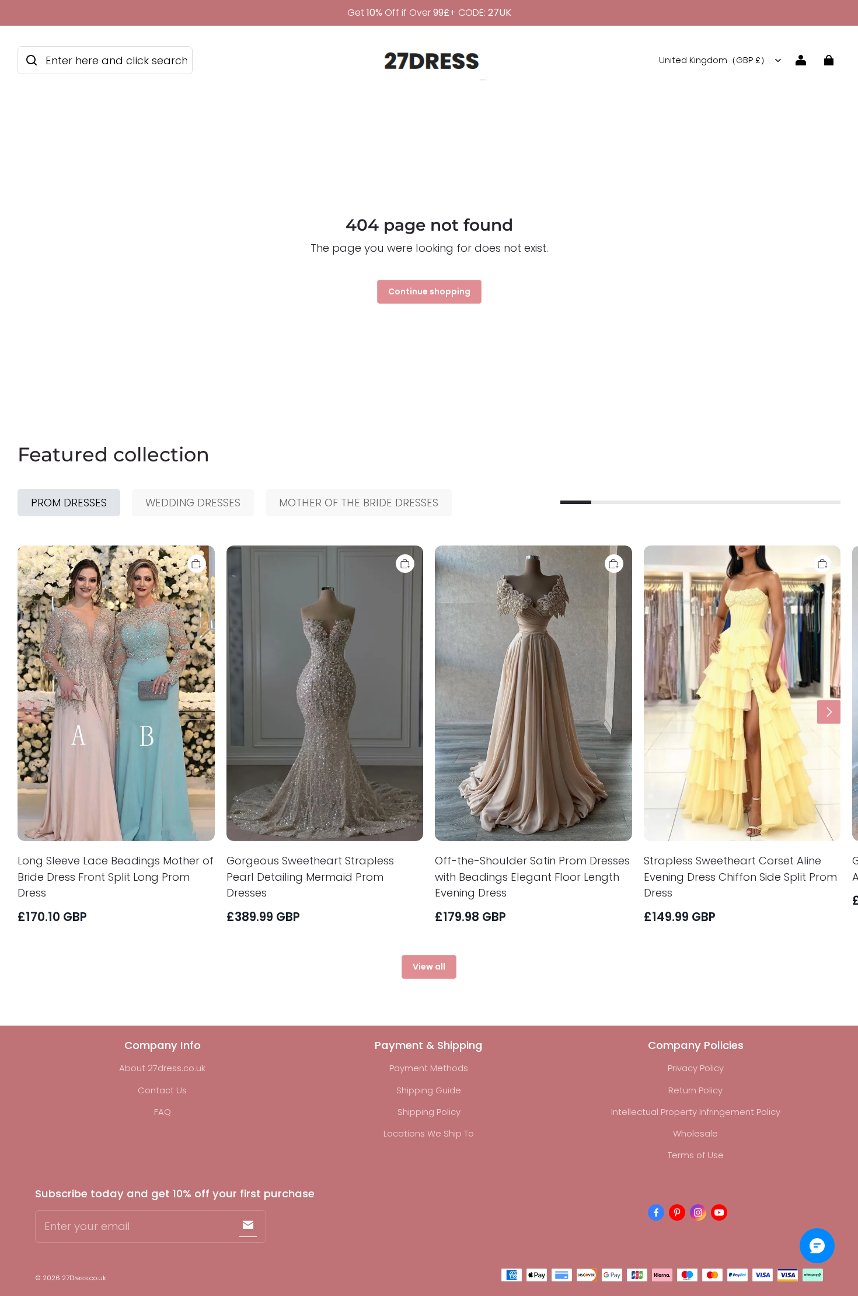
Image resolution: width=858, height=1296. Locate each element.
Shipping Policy (429, 1112)
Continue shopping (429, 291)
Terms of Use (696, 1155)
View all (429, 966)
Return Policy (695, 1090)
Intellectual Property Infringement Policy (695, 1112)
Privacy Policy (696, 1068)
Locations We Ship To (428, 1133)
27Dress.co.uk (84, 1278)
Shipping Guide (428, 1090)
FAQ (162, 1112)
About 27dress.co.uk (162, 1068)
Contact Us (162, 1090)
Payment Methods (428, 1068)
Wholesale (695, 1133)
